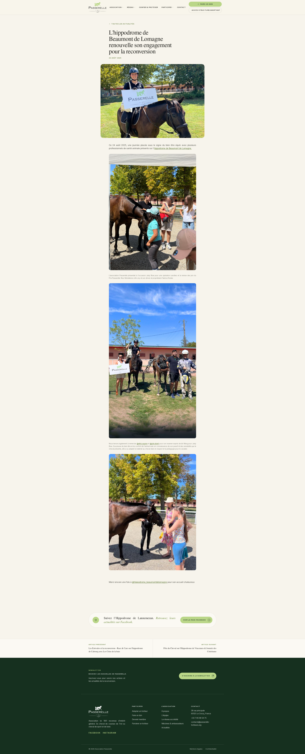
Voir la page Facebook (194, 620)
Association (116, 7)
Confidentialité (211, 749)
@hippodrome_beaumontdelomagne (149, 582)
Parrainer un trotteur (140, 723)
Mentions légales (196, 749)
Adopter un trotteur (140, 711)
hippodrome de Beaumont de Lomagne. (173, 148)
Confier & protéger (148, 7)
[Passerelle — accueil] (98, 7)
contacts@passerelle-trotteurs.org (200, 723)
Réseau (130, 7)
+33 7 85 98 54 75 (198, 718)
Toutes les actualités (122, 24)
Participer (167, 7)
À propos (165, 711)
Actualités (166, 727)
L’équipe (165, 715)
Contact (181, 7)
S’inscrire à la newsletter (198, 676)
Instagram (109, 733)
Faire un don (206, 4)
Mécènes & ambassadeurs (173, 723)
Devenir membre (139, 719)
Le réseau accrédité (170, 719)
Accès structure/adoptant (206, 10)
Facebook (95, 733)
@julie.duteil (154, 444)
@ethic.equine (142, 444)
